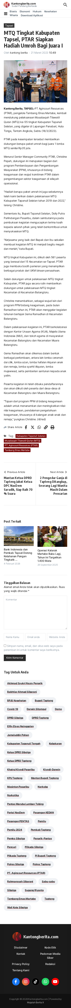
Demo (58, 709)
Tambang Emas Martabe (17, 450)
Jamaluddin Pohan (18, 734)
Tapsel (9, 25)
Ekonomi (25, 11)
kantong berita (19, 52)
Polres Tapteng (41, 864)
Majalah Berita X (35, 1002)
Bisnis (13, 11)
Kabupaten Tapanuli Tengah (23, 743)
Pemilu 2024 (14, 829)
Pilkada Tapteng (16, 855)
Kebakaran (55, 743)
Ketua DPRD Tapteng (19, 760)
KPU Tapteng (14, 777)
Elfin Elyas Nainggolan (20, 726)
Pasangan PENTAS (18, 821)
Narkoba (43, 786)
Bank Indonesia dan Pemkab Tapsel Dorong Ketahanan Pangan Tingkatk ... (18, 554)
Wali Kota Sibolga (17, 907)
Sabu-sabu (48, 881)
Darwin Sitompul (36, 709)
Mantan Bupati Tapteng (45, 777)
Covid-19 (12, 709)
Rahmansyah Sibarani (20, 881)
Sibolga (11, 890)
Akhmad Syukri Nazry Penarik (25, 683)
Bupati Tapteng (44, 700)
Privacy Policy (21, 964)
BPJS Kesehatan (16, 700)
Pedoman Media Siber (50, 955)
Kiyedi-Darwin (51, 769)
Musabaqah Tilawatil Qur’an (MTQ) (22, 440)
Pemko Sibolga (16, 838)
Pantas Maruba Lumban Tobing (25, 803)
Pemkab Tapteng (41, 829)
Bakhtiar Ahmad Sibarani (22, 691)
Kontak (20, 953)
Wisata (14, 15)
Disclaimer (20, 947)
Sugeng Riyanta (34, 890)
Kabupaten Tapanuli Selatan (30, 435)
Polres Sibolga (15, 864)
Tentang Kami (20, 970)
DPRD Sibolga (15, 717)
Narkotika (13, 795)
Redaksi (50, 964)
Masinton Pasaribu (18, 786)
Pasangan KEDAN (43, 812)
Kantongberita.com (23, 3)
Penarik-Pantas (43, 838)
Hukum (37, 11)
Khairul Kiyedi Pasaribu (21, 769)
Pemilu (42, 821)
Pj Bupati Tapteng (45, 855)
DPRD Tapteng (40, 717)
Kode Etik (50, 947)
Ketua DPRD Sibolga (19, 752)
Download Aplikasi (32, 15)
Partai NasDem (16, 812)
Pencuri (11, 846)
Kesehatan (50, 11)
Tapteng (49, 898)
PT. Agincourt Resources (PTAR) (21, 445)
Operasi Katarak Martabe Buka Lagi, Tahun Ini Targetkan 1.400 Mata (49, 555)
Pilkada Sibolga (34, 846)
